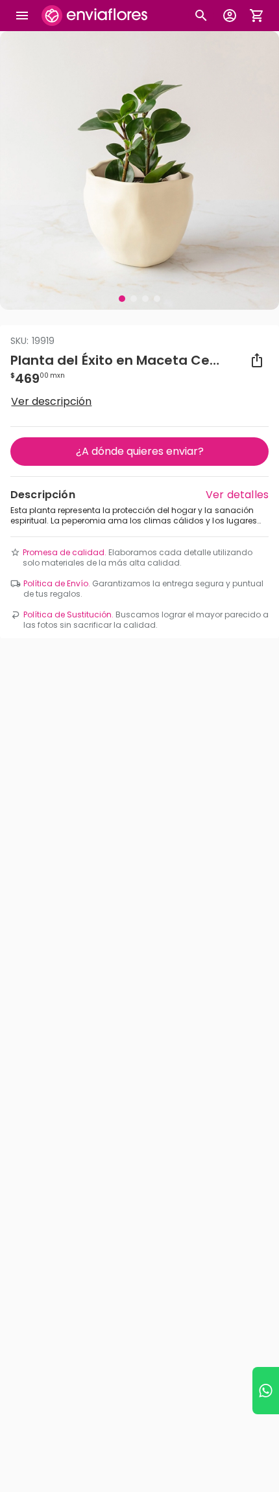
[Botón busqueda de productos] (201, 16)
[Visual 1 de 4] (122, 298)
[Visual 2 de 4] (133, 298)
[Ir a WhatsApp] (265, 1390)
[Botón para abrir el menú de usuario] (230, 16)
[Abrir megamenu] (22, 15)
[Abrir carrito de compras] (257, 15)
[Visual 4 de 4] (157, 298)
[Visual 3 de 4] (145, 298)
